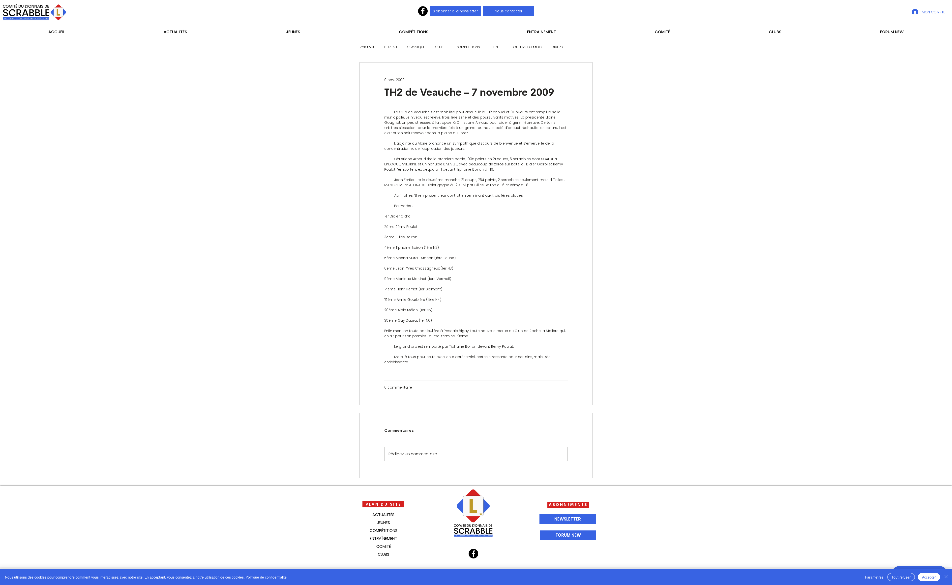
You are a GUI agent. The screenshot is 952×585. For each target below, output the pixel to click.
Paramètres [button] (874, 577)
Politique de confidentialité (266, 577)
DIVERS (557, 47)
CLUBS (440, 47)
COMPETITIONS (467, 47)
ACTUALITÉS (383, 515)
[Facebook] (423, 11)
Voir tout (366, 47)
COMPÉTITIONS (383, 530)
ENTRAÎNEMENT (383, 538)
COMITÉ (383, 546)
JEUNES (496, 47)
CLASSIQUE (416, 47)
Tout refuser (901, 577)
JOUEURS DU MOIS (526, 47)
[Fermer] (946, 577)
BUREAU (390, 47)
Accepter (929, 577)
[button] (508, 11)
